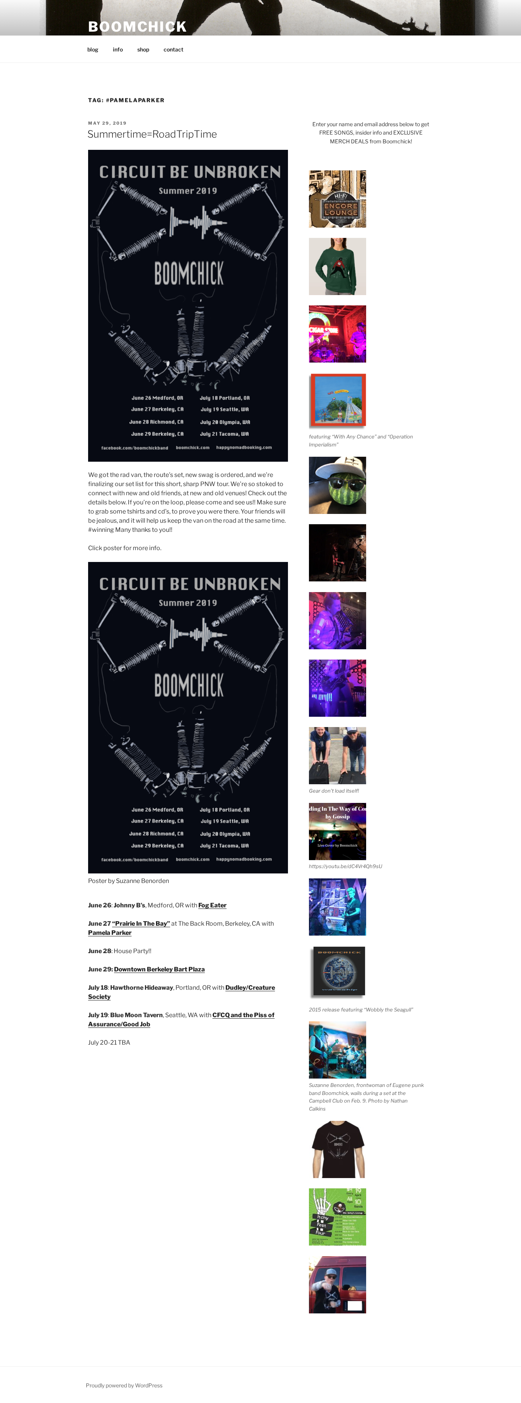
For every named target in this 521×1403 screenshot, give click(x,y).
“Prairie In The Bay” (141, 923)
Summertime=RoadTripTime (152, 134)
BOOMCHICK (138, 26)
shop (143, 49)
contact (173, 49)
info (118, 49)
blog (92, 49)
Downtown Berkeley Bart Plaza (159, 969)
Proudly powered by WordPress (124, 1385)
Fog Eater (212, 905)
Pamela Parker (110, 932)
